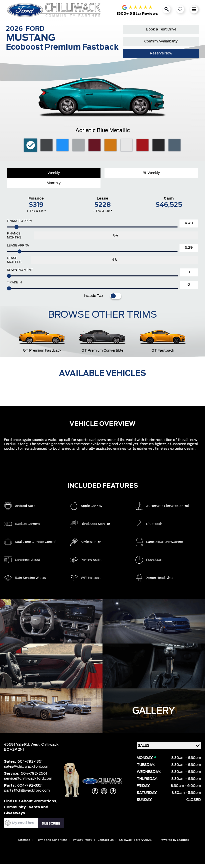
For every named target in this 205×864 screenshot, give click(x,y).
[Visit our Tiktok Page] (111, 791)
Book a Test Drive (161, 29)
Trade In (14, 282)
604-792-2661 (34, 773)
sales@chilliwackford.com (27, 766)
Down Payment (20, 269)
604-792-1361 (30, 761)
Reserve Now (161, 53)
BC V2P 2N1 (14, 749)
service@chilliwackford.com (28, 778)
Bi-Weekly (151, 173)
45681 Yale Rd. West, (22, 744)
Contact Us (106, 840)
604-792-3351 (30, 785)
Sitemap (24, 840)
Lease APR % (18, 245)
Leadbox (183, 840)
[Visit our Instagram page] (102, 791)
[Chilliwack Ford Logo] (54, 10)
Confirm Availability (161, 41)
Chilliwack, (50, 744)
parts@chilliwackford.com (27, 790)
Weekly (54, 173)
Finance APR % (19, 220)
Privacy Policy (82, 840)
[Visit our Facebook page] (93, 791)
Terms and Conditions (51, 840)
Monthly (54, 183)
